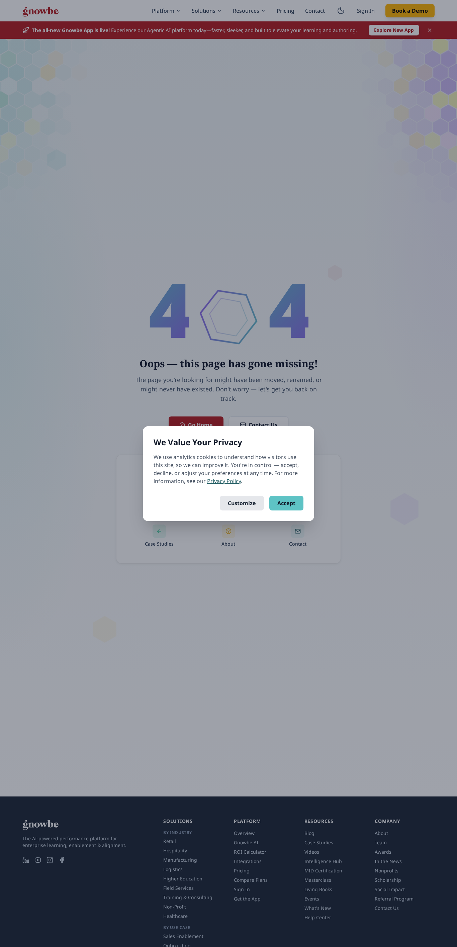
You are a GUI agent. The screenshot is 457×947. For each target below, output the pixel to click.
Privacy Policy (224, 481)
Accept (286, 503)
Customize (242, 503)
